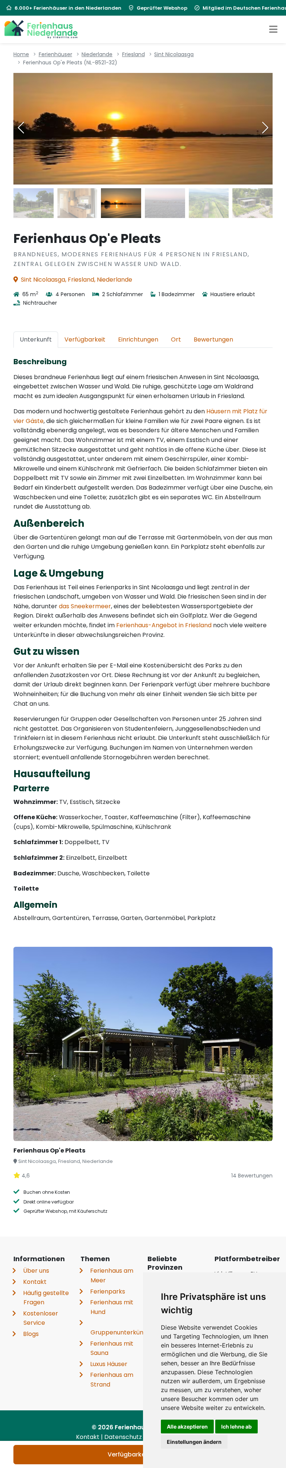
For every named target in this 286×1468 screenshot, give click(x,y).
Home (21, 54)
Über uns (36, 1270)
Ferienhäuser (55, 54)
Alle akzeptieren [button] (187, 1426)
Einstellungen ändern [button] (194, 1442)
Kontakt (35, 1282)
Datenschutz (123, 1437)
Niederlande (97, 54)
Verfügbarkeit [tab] (84, 339)
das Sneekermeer (85, 606)
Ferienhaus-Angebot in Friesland (164, 625)
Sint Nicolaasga (174, 54)
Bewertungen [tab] (213, 339)
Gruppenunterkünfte (121, 1332)
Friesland (133, 54)
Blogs (31, 1334)
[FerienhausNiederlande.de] (40, 29)
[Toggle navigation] (273, 29)
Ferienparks (107, 1291)
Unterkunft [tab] (36, 339)
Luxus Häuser (108, 1364)
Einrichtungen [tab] (138, 339)
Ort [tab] (176, 339)
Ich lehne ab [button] (236, 1426)
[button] (265, 127)
